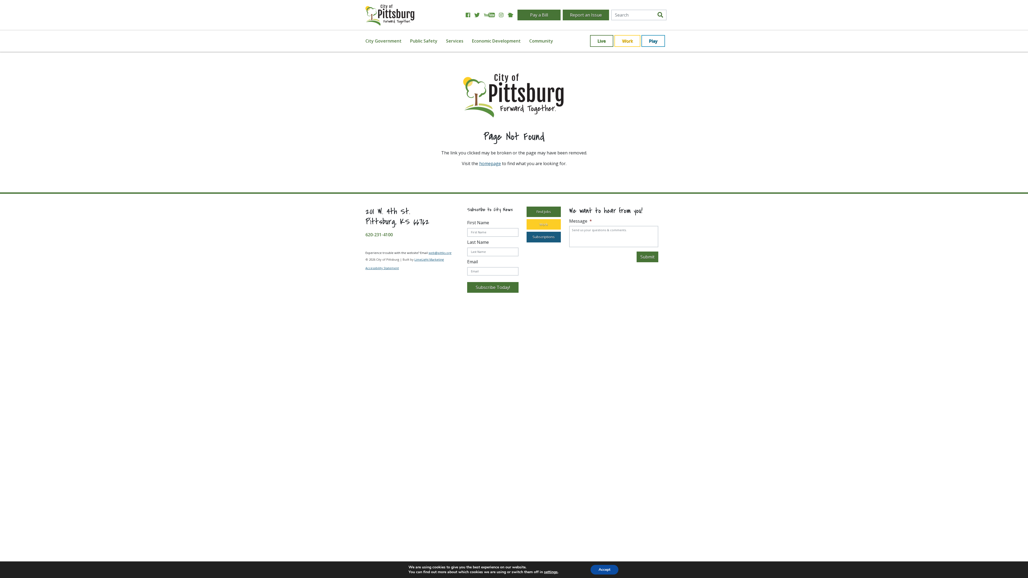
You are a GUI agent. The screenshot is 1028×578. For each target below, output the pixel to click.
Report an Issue (586, 15)
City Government (383, 41)
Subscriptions (543, 236)
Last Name (478, 242)
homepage (490, 163)
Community (541, 41)
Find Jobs (543, 211)
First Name (478, 223)
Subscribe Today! (493, 287)
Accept (604, 569)
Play (653, 41)
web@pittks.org (440, 253)
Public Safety (423, 41)
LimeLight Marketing (429, 259)
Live (602, 41)
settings (551, 572)
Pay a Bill (539, 15)
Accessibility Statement (382, 268)
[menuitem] (386, 41)
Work (627, 41)
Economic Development (496, 41)
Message (580, 221)
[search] (660, 15)
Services (454, 41)
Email (472, 262)
